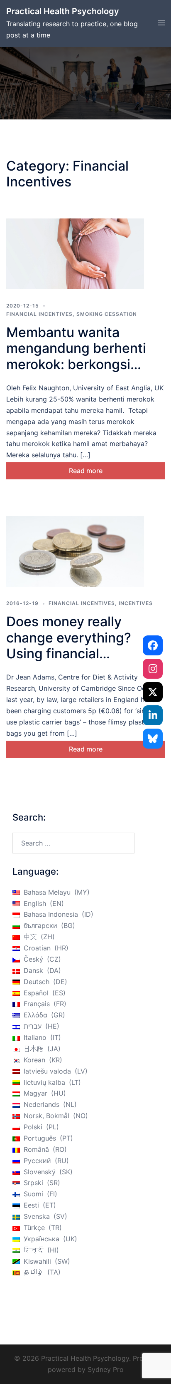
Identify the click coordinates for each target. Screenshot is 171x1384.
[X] (153, 692)
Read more (86, 470)
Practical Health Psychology (62, 11)
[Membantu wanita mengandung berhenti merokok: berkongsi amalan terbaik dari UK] (75, 253)
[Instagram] (153, 669)
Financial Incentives (39, 314)
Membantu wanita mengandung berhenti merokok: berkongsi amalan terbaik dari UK (77, 356)
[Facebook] (153, 645)
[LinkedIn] (153, 715)
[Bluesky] (153, 739)
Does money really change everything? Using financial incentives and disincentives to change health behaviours (81, 661)
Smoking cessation (106, 314)
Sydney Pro (106, 1369)
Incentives (136, 603)
